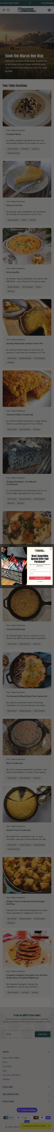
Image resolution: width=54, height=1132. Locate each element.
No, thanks (40, 581)
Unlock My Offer (40, 578)
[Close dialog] (51, 548)
